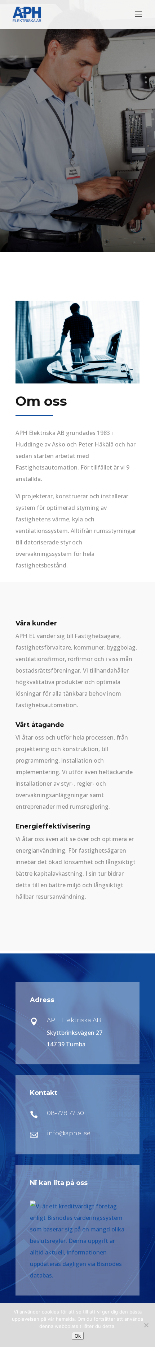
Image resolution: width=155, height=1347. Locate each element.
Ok (78, 1336)
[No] (146, 1325)
